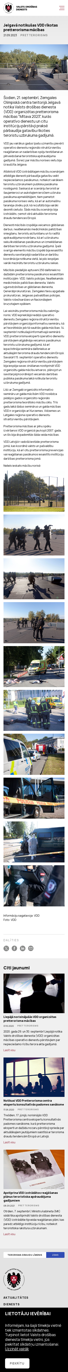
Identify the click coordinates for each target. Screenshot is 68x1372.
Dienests (11, 1304)
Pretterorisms (34, 35)
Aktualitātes (16, 1298)
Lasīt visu (9, 1050)
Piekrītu (17, 1363)
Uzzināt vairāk (17, 1348)
